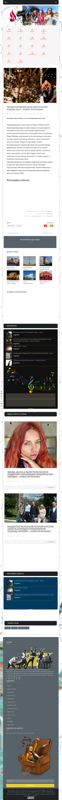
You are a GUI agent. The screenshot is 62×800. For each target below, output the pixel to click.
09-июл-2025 (11, 481)
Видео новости (11, 695)
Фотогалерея (10, 692)
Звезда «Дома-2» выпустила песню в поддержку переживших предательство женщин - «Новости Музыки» (30, 474)
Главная (9, 685)
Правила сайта (11, 711)
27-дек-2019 (10, 113)
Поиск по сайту (11, 715)
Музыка (26, 113)
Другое (9, 718)
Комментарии (10, 698)
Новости (14, 627)
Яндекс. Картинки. (49, 213)
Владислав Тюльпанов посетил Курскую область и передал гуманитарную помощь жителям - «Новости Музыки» (30, 529)
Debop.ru (44, 790)
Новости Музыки (11, 689)
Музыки (8, 627)
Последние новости (12, 708)
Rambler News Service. (49, 211)
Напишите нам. (50, 216)
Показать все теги (23, 627)
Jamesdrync (33, 113)
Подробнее (16, 334)
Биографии (10, 721)
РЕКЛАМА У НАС (11, 705)
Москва (19, 225)
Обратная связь (11, 702)
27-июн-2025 (11, 536)
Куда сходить (20, 113)
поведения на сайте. (36, 216)
